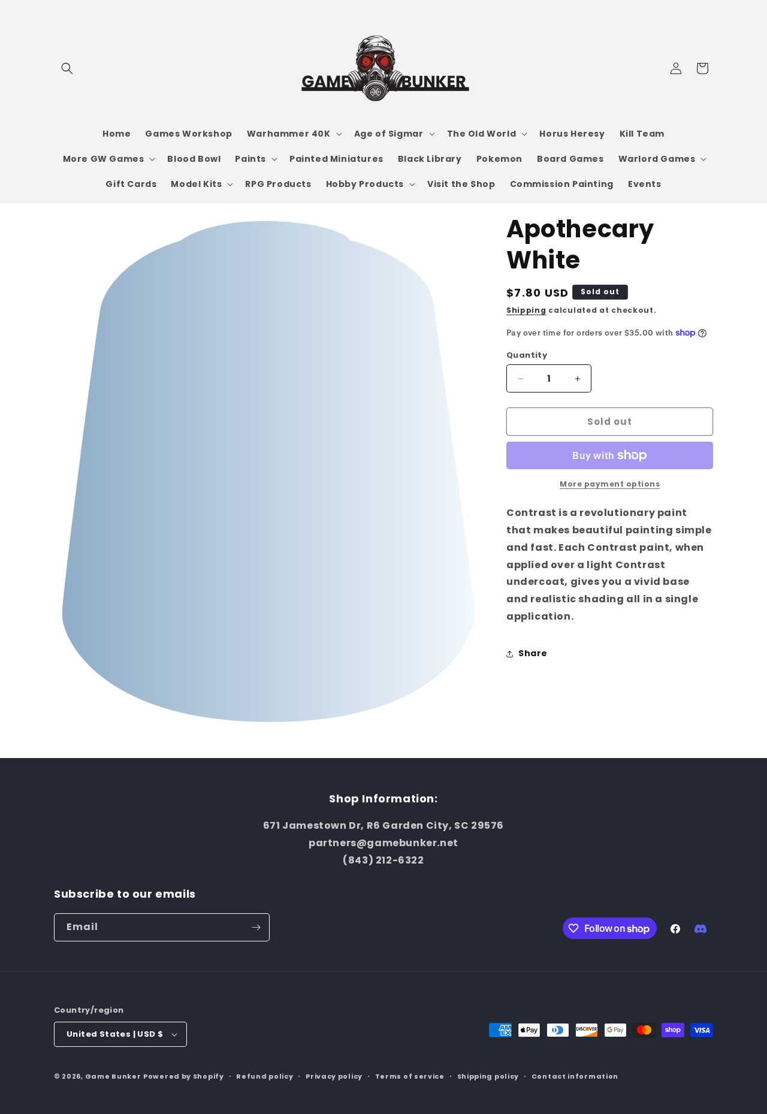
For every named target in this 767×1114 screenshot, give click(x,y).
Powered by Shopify (183, 1076)
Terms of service (410, 1076)
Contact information (575, 1076)
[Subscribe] (256, 927)
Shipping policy (488, 1076)
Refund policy (264, 1076)
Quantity (526, 355)
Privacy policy (334, 1076)
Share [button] (533, 653)
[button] (67, 68)
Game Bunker (113, 1076)
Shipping (526, 310)
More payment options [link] (610, 484)
